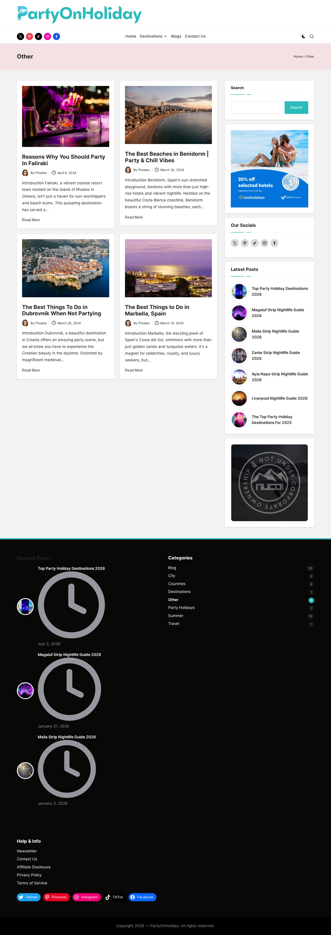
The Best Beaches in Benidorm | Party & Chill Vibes (167, 157)
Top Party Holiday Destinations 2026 (71, 568)
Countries (177, 583)
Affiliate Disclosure (34, 867)
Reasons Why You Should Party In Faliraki (63, 160)
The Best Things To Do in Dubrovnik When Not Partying (61, 310)
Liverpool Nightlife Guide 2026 (280, 398)
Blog (172, 568)
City (171, 575)
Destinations (179, 591)
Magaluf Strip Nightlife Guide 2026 (69, 654)
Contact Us (27, 859)
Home (298, 56)
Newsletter (27, 851)
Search (237, 88)
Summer (175, 615)
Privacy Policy (29, 875)
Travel (173, 623)
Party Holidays (181, 607)
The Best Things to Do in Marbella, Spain (157, 310)
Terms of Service (32, 883)
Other (173, 599)
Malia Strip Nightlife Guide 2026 (67, 737)
